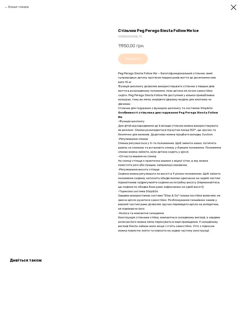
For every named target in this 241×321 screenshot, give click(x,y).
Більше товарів (18, 6)
